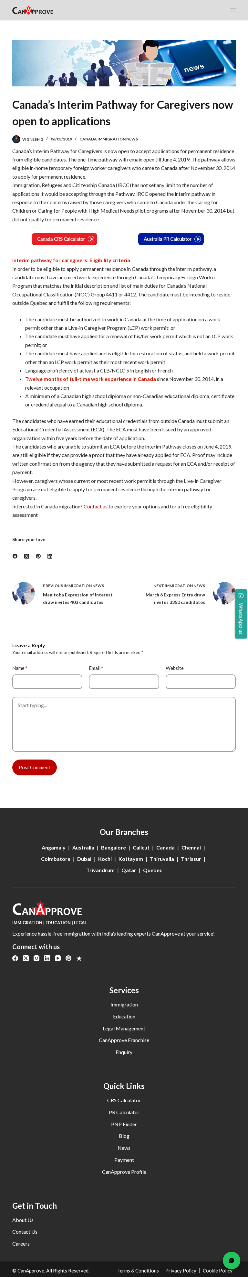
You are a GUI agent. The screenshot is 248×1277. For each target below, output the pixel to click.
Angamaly (54, 847)
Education (124, 1016)
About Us (23, 1220)
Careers (21, 1243)
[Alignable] (79, 958)
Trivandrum (100, 870)
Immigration (124, 1004)
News (124, 1148)
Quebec (152, 870)
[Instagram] (36, 958)
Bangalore (113, 847)
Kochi (105, 859)
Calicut (141, 847)
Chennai (191, 847)
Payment (124, 1160)
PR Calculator (124, 1112)
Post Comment (34, 767)
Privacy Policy (180, 1270)
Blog (124, 1136)
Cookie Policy (217, 1270)
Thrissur (191, 859)
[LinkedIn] (50, 556)
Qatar (128, 870)
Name (19, 668)
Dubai (84, 859)
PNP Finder (124, 1124)
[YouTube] (58, 958)
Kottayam (131, 859)
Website (175, 668)
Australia (83, 847)
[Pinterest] (38, 556)
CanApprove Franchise (124, 1040)
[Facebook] (15, 556)
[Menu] (233, 10)
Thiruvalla (162, 859)
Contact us (96, 506)
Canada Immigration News (108, 139)
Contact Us (24, 1231)
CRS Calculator (124, 1100)
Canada (165, 847)
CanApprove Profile (124, 1172)
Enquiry (124, 1052)
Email (96, 668)
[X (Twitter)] (26, 556)
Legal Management (124, 1028)
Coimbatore (55, 859)
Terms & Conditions (138, 1270)
